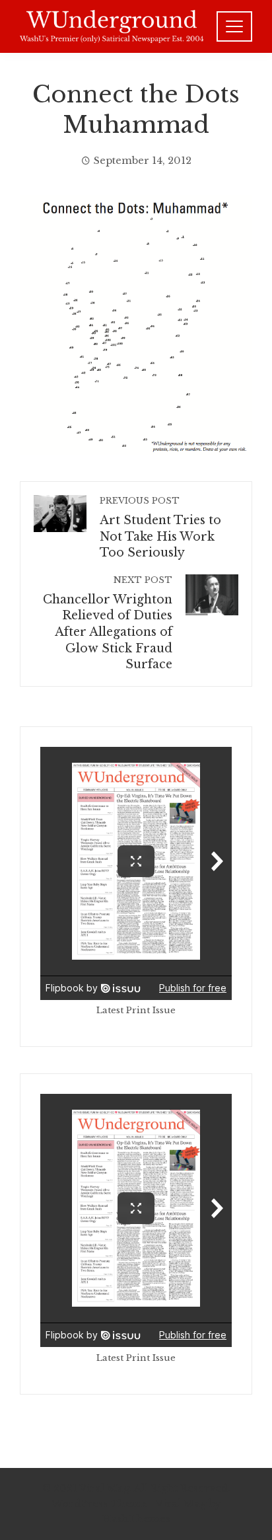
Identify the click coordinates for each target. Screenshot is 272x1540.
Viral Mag (181, 1504)
